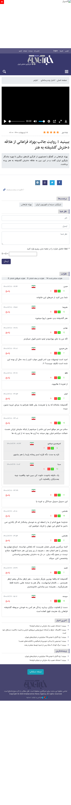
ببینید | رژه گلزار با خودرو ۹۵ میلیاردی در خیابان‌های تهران (45, 637)
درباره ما (31, 51)
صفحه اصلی (62, 80)
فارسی (67, 51)
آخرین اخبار (61, 620)
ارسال (6, 261)
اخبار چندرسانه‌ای (48, 80)
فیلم (35, 80)
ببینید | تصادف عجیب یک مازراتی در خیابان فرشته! (48, 626)
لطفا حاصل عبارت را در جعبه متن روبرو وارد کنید (48, 249)
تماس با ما (36, 51)
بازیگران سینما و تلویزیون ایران (48, 204)
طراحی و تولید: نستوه (34, 697)
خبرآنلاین (35, 60)
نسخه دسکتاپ (36, 671)
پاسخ (8, 291)
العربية (61, 51)
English (55, 51)
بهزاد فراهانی (26, 204)
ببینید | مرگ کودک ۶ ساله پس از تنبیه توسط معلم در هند (45, 645)
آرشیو (20, 51)
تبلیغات (25, 51)
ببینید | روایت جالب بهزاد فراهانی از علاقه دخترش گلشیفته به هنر (36, 145)
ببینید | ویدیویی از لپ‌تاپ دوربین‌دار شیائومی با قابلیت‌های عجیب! (42, 641)
